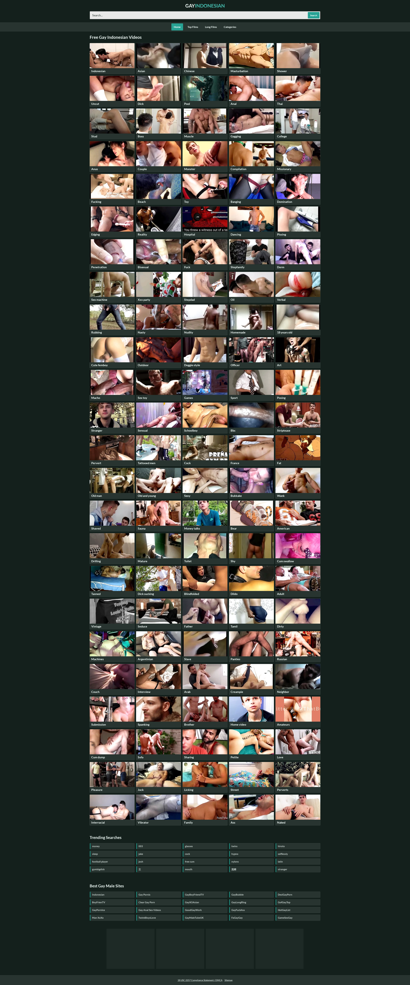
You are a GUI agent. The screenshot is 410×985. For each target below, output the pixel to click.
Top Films (193, 26)
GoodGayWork (193, 910)
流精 (233, 869)
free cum (189, 861)
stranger (282, 869)
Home (177, 26)
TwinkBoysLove (147, 917)
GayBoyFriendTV (194, 894)
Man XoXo (98, 917)
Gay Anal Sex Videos (150, 910)
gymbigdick (98, 869)
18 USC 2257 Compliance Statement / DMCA (200, 980)
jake (141, 853)
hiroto (281, 846)
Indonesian (98, 894)
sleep (95, 853)
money (96, 846)
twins (234, 846)
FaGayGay (237, 917)
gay (205, 5)
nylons (235, 861)
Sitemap (229, 980)
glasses (189, 846)
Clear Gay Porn (147, 902)
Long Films (211, 26)
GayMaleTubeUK (194, 917)
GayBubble (237, 894)
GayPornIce (98, 910)
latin (280, 861)
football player (100, 861)
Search (313, 15)
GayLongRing (238, 902)
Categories (230, 26)
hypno (234, 853)
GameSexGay (285, 917)
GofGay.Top (284, 902)
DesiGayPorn (285, 894)
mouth (188, 869)
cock (187, 853)
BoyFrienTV (98, 902)
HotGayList (284, 910)
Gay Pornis (144, 894)
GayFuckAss (238, 910)
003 (141, 846)
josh (141, 861)
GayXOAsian (192, 902)
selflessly (283, 853)
